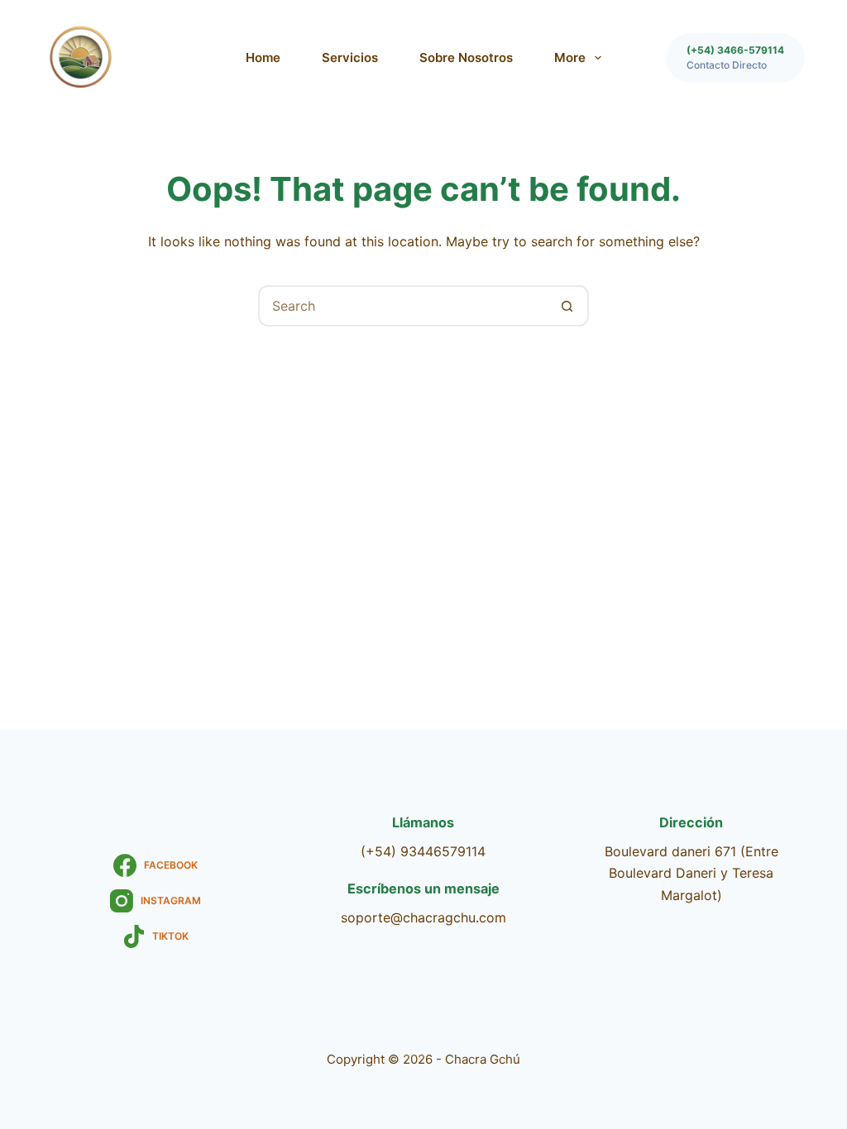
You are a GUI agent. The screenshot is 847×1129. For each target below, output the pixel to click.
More (570, 57)
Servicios (350, 57)
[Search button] (566, 305)
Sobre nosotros (466, 57)
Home (263, 57)
